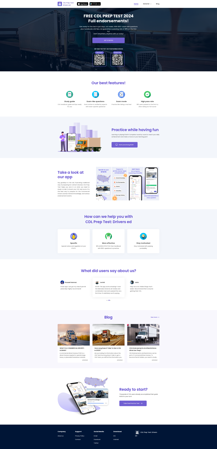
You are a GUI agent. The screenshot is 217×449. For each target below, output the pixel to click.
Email (95, 436)
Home (136, 4)
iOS (114, 436)
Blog (157, 4)
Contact (78, 439)
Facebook (97, 439)
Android (116, 439)
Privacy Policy (79, 436)
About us (60, 436)
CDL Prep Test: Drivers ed (68, 4)
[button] (106, 300)
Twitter (96, 443)
